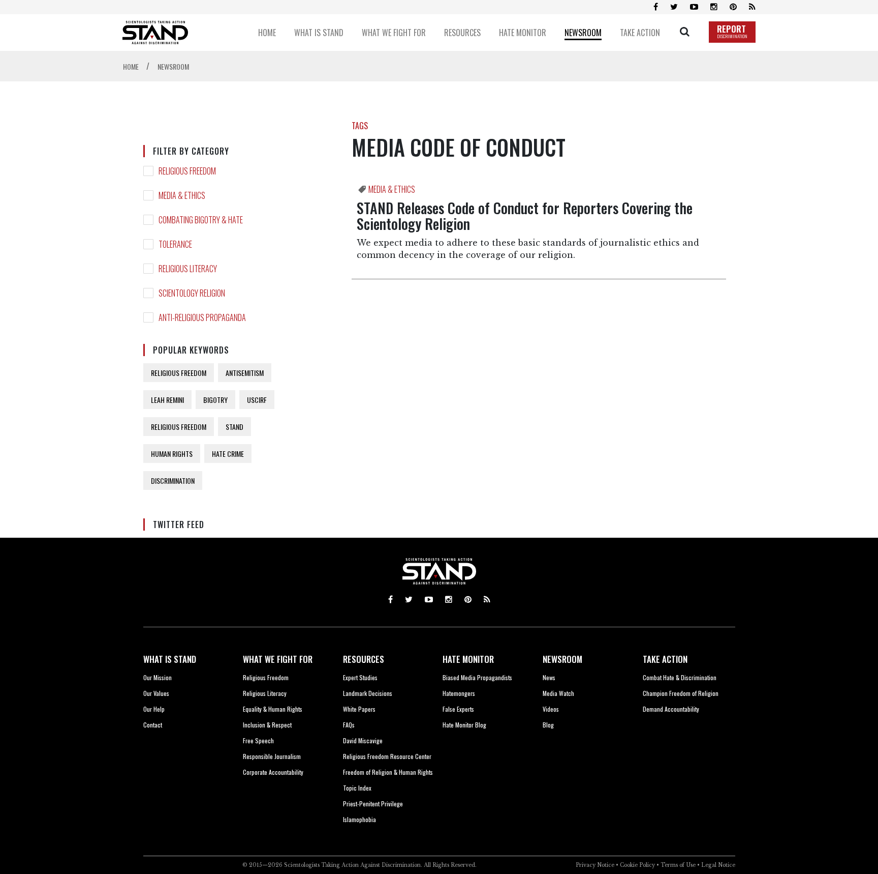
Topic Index (357, 787)
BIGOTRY (215, 399)
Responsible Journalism (272, 756)
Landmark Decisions (367, 693)
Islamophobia (359, 819)
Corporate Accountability (273, 772)
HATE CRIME (228, 453)
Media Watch (558, 693)
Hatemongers (459, 693)
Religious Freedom (266, 677)
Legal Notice (718, 865)
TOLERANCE (175, 244)
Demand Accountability (671, 709)
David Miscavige (363, 740)
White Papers (359, 709)
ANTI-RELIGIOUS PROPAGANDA (202, 317)
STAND (234, 426)
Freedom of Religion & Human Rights (388, 772)
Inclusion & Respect (267, 724)
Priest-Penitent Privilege (373, 803)
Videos (551, 709)
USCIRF (257, 399)
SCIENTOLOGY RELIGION (192, 293)
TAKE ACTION (665, 659)
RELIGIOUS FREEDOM (187, 171)
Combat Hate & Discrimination (679, 677)
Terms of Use (678, 865)
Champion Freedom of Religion (680, 693)
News (549, 677)
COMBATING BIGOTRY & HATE (201, 220)
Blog (548, 724)
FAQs (349, 724)
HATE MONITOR (468, 659)
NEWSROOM (562, 659)
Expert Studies (360, 677)
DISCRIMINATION (173, 480)
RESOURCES (363, 659)
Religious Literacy (265, 693)
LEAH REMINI (167, 399)
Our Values (156, 693)
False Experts (458, 709)
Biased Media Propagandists (477, 677)
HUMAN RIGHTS (172, 453)
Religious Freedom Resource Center (387, 756)
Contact (152, 724)
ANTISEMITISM (245, 372)
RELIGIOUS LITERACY (188, 269)
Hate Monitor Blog (464, 724)
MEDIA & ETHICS (182, 195)
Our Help (154, 709)
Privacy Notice (595, 865)
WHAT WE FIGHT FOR (277, 659)
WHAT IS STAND (169, 659)
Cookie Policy (637, 865)
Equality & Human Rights (272, 709)
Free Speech (258, 740)
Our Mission (157, 677)
